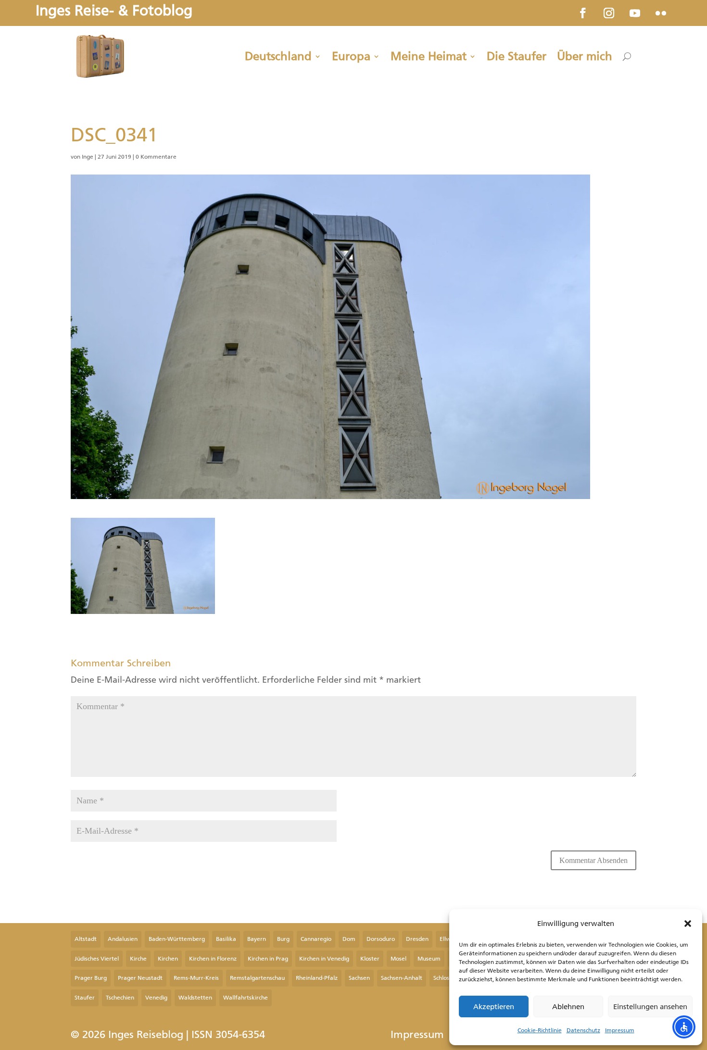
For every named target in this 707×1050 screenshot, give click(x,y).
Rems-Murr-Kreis (196, 978)
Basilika (226, 939)
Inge (87, 156)
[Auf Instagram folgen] (608, 13)
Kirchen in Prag (268, 958)
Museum (429, 958)
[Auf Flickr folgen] (660, 13)
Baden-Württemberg (177, 939)
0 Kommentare (156, 156)
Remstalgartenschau (257, 978)
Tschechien (120, 997)
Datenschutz (583, 1030)
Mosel (398, 958)
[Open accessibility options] (683, 1026)
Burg (283, 939)
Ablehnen (568, 1006)
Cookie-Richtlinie (540, 1030)
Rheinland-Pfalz (317, 978)
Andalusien (123, 939)
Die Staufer (516, 56)
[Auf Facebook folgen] (582, 13)
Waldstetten (195, 997)
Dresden (417, 939)
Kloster (369, 958)
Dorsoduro (380, 939)
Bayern (256, 939)
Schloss (442, 978)
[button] (688, 923)
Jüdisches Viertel (97, 958)
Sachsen (359, 978)
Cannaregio (316, 939)
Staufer (85, 997)
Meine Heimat (429, 56)
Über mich (584, 56)
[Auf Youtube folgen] (634, 13)
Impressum (619, 1030)
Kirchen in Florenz (213, 958)
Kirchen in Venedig (324, 958)
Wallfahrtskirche (245, 997)
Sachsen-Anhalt (401, 978)
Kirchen (168, 958)
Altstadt (86, 939)
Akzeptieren (493, 1006)
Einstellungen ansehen (650, 1006)
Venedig (156, 997)
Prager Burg (91, 978)
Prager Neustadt (140, 978)
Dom (348, 939)
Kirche (138, 958)
